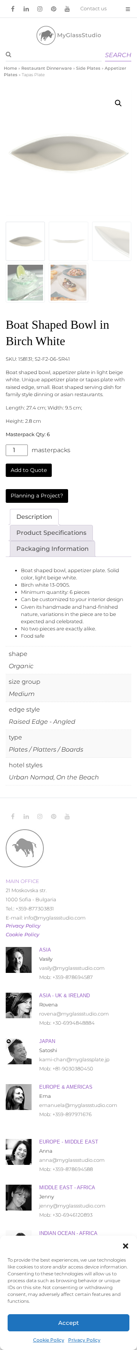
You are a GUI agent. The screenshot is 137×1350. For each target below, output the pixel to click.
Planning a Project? (37, 495)
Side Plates (88, 68)
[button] (125, 1245)
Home (10, 68)
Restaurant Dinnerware (46, 68)
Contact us (93, 8)
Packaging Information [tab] (52, 548)
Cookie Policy (48, 1340)
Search (118, 55)
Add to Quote (29, 470)
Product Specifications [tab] (51, 532)
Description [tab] (34, 516)
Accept (68, 1322)
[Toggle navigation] (127, 9)
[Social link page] (12, 9)
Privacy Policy (84, 1340)
